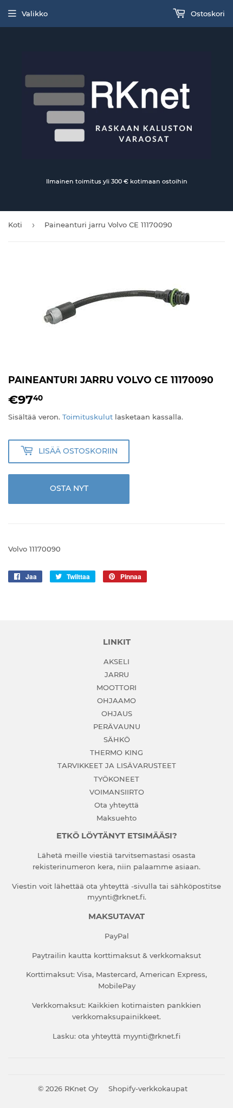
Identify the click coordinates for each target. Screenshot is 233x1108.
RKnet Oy (81, 1088)
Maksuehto (116, 818)
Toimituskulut (87, 416)
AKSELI (116, 661)
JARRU (117, 674)
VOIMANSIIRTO (116, 792)
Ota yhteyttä (116, 805)
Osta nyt (69, 488)
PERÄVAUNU (116, 726)
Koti (15, 224)
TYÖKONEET (116, 779)
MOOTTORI (116, 687)
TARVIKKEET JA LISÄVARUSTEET (116, 765)
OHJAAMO (116, 700)
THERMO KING (116, 752)
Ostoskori (207, 13)
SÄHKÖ (116, 739)
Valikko (35, 13)
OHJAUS (116, 713)
